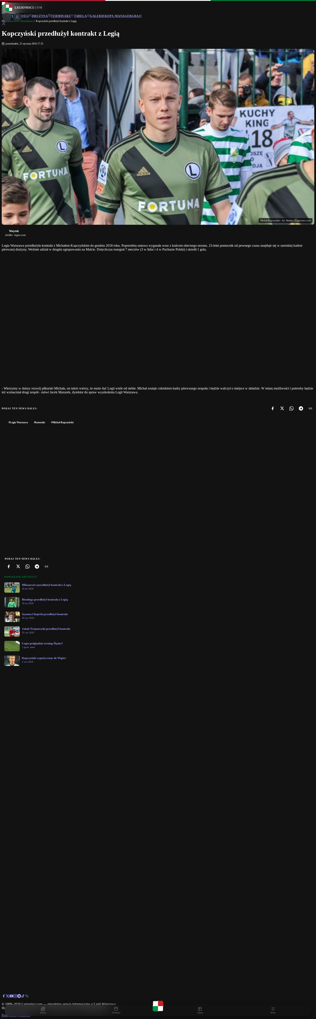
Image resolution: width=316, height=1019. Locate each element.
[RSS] (27, 997)
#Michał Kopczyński (62, 422)
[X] (282, 408)
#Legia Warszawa (18, 422)
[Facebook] (272, 408)
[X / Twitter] (7, 997)
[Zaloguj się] (4, 24)
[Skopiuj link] (310, 408)
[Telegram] (301, 408)
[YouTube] (11, 997)
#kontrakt (39, 422)
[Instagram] (15, 997)
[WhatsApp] (291, 408)
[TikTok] (23, 997)
